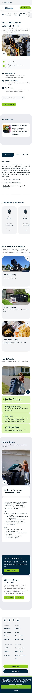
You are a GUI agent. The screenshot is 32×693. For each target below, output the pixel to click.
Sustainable (6, 186)
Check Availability (9, 104)
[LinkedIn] (5, 620)
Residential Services (9, 14)
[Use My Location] (22, 98)
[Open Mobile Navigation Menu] (3, 8)
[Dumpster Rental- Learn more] (16, 297)
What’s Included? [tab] (22, 155)
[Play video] (28, 392)
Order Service (24, 7)
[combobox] (11, 98)
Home (3, 14)
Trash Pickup (15, 14)
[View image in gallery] (4, 53)
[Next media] (28, 467)
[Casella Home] (9, 8)
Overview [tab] (8, 155)
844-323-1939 (8, 2)
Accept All (16, 686)
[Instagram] (9, 620)
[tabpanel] (16, 174)
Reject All (16, 690)
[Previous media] (4, 467)
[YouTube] (18, 620)
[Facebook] (13, 620)
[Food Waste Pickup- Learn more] (16, 329)
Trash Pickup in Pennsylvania (22, 14)
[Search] (29, 2)
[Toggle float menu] (29, 15)
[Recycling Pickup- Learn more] (16, 264)
